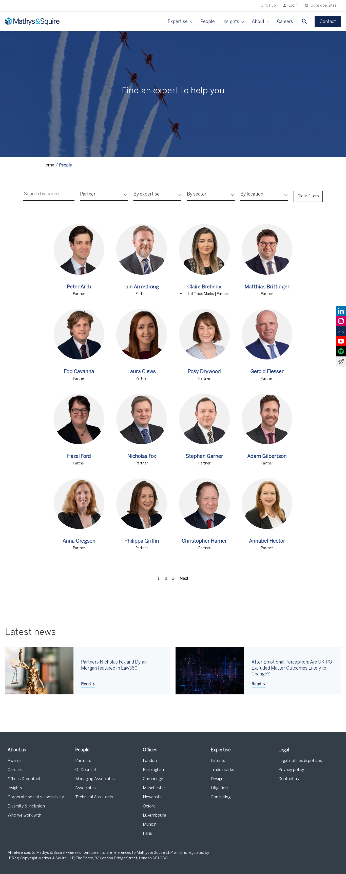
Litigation (219, 788)
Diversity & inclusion (26, 806)
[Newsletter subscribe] (341, 361)
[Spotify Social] (341, 351)
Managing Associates (95, 779)
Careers (285, 22)
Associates (85, 788)
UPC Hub (268, 5)
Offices (150, 750)
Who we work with (24, 815)
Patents (218, 761)
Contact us (288, 779)
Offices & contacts (25, 779)
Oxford (149, 806)
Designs (218, 779)
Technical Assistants (94, 797)
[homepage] (33, 21)
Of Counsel (85, 770)
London (150, 761)
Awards (15, 761)
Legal (283, 750)
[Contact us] (341, 331)
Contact (328, 22)
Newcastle (153, 797)
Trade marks (222, 770)
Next (184, 579)
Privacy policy (291, 770)
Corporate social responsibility (36, 797)
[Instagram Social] (341, 321)
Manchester (154, 788)
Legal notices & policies (300, 761)
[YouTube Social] (341, 341)
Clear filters (308, 196)
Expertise (221, 750)
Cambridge (153, 779)
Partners (83, 761)
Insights (15, 788)
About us (17, 750)
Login (293, 5)
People (207, 22)
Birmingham (154, 770)
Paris (147, 834)
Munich (149, 824)
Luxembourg (154, 815)
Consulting (220, 797)
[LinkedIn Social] (341, 311)
